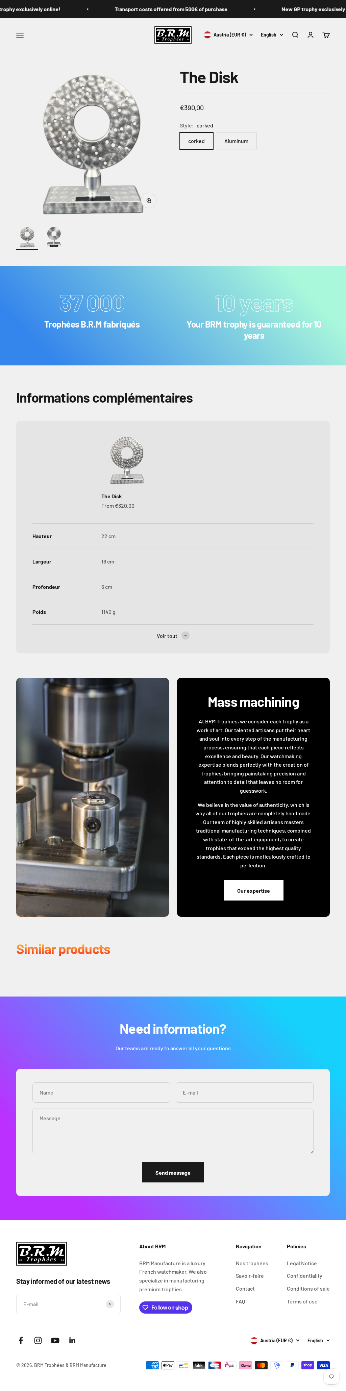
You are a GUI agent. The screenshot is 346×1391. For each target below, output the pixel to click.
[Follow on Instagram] (38, 1340)
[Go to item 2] (54, 238)
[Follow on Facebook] (20, 1340)
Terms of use (302, 1301)
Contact (245, 1288)
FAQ (240, 1301)
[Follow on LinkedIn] (72, 1340)
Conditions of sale (308, 1288)
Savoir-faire (250, 1275)
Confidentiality (304, 1275)
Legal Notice (302, 1263)
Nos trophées (252, 1263)
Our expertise (253, 890)
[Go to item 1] (27, 238)
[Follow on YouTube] (55, 1340)
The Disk (111, 496)
